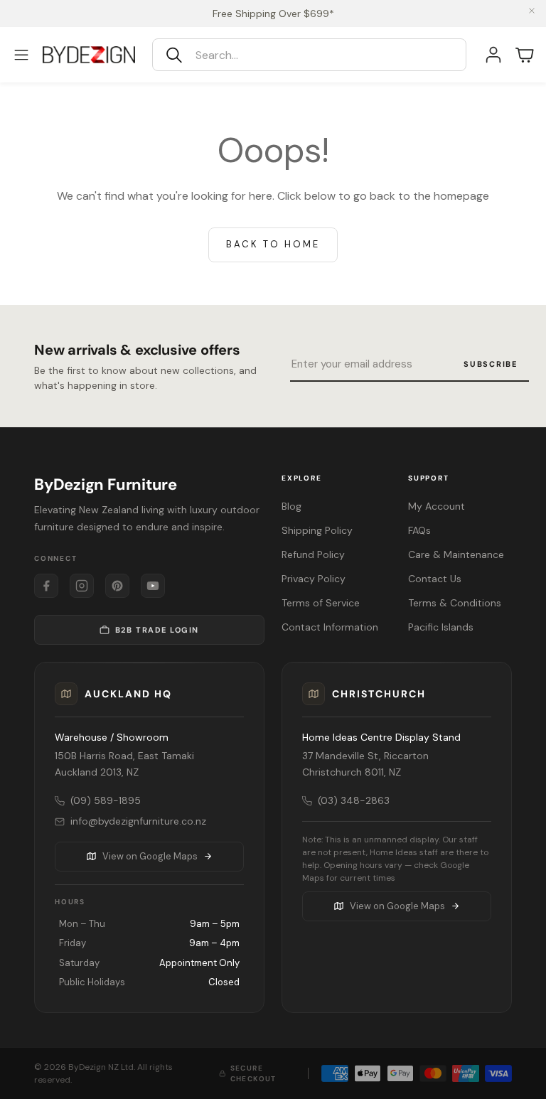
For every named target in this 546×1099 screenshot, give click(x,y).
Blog (291, 506)
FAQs (419, 530)
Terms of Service (321, 602)
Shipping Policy (317, 530)
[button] (309, 54)
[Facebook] (46, 586)
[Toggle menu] (21, 55)
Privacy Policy (314, 578)
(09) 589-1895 (105, 800)
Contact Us (434, 578)
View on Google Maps (150, 856)
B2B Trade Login (157, 630)
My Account (436, 506)
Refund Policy (313, 554)
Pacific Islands (440, 627)
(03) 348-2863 (354, 800)
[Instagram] (82, 586)
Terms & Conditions (454, 602)
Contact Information (330, 627)
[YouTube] (153, 586)
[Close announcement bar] (531, 10)
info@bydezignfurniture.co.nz (138, 821)
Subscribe (491, 364)
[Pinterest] (117, 586)
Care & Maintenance (456, 554)
